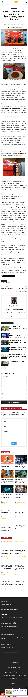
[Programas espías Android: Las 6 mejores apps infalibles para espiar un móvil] (21, 489)
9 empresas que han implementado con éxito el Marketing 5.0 (7, 496)
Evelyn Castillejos (11, 27)
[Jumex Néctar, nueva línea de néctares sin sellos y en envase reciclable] (21, 576)
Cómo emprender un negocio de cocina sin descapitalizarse (20, 512)
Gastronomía (4, 344)
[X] (15, 316)
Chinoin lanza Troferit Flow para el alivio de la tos (20, 527)
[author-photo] (14, 303)
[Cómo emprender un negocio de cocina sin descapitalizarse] (21, 505)
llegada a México (21, 280)
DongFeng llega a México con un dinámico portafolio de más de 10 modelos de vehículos (17, 335)
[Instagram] (12, 316)
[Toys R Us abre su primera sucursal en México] (5, 363)
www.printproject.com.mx (7, 640)
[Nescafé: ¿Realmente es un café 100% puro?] (7, 505)
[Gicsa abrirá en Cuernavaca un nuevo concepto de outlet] (21, 474)
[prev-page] (2, 368)
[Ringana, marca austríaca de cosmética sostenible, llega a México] (5, 356)
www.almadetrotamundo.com (8, 649)
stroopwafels (8, 282)
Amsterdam (10, 280)
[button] (2, 2)
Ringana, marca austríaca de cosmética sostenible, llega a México (17, 356)
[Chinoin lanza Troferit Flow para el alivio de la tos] (21, 520)
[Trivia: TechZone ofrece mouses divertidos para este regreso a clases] (7, 545)
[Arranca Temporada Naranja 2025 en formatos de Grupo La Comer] (7, 459)
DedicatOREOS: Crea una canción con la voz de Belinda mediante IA (20, 466)
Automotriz (4, 337)
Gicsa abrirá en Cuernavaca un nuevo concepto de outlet (20, 481)
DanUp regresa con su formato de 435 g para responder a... (20, 552)
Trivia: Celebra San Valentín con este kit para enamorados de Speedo (20, 290)
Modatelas (19, 155)
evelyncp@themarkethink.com (8, 623)
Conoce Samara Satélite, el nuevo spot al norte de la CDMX (7, 481)
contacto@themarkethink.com (8, 628)
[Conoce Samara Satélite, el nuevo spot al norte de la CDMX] (7, 474)
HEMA (23, 49)
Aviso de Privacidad (6, 604)
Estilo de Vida (4, 330)
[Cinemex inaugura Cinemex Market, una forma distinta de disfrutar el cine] (7, 520)
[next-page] (5, 368)
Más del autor (17, 323)
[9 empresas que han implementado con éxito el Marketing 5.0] (7, 489)
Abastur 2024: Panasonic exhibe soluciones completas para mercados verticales (17, 342)
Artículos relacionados (7, 323)
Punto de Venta (14, 8)
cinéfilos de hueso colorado (12, 652)
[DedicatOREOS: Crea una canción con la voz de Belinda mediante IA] (21, 459)
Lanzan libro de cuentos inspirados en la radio (7, 289)
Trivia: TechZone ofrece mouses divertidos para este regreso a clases (7, 552)
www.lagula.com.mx (6, 644)
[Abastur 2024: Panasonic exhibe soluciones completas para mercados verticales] (5, 342)
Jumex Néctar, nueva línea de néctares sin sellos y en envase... (19, 583)
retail (3, 282)
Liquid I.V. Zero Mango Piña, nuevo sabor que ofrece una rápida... (6, 567)
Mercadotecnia (4, 351)
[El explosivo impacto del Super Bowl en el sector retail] (5, 349)
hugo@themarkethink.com (19, 622)
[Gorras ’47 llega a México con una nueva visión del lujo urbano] (5, 328)
